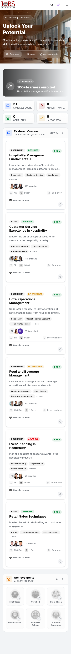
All (57, 579)
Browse (31, 54)
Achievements (50, 54)
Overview (14, 54)
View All (54, 132)
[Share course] (60, 204)
